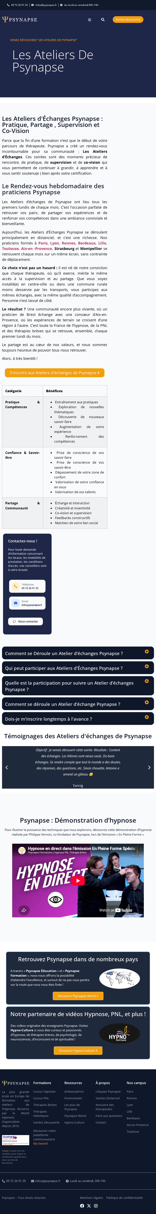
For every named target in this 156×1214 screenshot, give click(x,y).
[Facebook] (82, 1206)
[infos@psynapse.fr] (46, 1181)
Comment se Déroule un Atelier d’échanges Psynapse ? (64, 653)
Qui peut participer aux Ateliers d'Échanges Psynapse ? (64, 668)
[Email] (27, 603)
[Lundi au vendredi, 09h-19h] (86, 1181)
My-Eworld (40, 1143)
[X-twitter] (89, 1206)
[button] (89, 19)
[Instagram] (96, 1206)
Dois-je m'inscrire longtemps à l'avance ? (48, 719)
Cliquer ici (7, 1150)
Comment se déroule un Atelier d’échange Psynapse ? (62, 704)
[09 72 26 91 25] (14, 1181)
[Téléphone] (27, 586)
